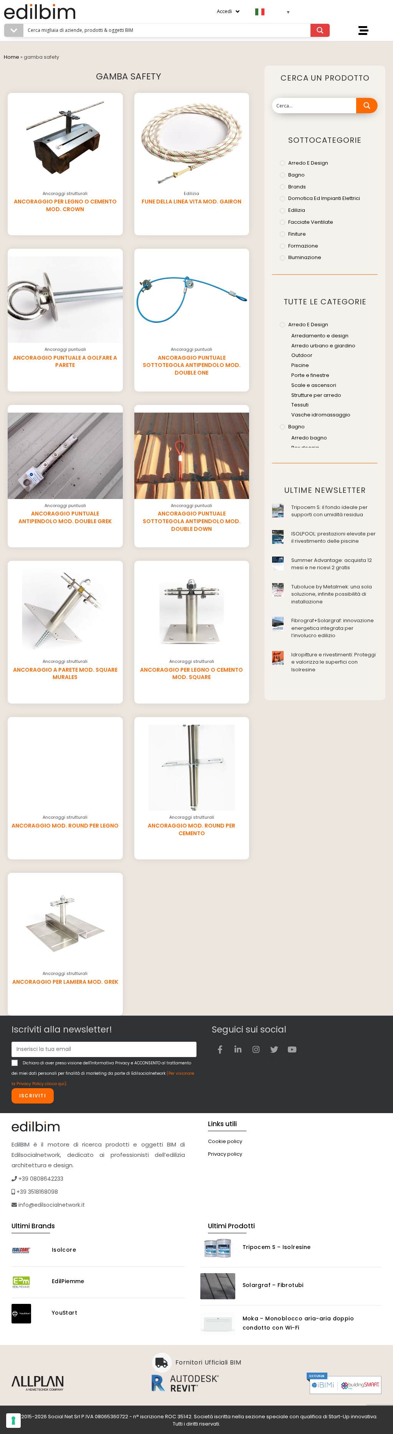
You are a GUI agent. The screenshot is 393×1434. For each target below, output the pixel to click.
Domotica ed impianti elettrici (324, 198)
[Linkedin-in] (238, 1050)
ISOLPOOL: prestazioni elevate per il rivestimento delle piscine (333, 537)
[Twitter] (274, 1050)
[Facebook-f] (220, 1050)
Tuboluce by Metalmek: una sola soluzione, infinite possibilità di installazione (331, 594)
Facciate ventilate (310, 222)
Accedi (224, 11)
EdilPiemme (68, 1281)
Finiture (297, 234)
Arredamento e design (319, 335)
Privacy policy (225, 1154)
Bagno (296, 174)
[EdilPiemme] (28, 1282)
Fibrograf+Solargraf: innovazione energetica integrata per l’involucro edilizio (332, 628)
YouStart (64, 1313)
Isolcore (64, 1250)
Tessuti (300, 404)
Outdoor (301, 355)
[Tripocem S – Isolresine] (217, 1248)
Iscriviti (32, 1095)
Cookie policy (225, 1141)
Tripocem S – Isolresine (277, 1247)
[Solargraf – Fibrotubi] (217, 1286)
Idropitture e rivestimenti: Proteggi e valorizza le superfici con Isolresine (333, 662)
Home (11, 57)
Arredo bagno (309, 437)
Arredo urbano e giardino (323, 345)
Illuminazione (304, 257)
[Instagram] (256, 1050)
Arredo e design (308, 163)
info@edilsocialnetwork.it (51, 1205)
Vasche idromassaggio (320, 414)
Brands (297, 186)
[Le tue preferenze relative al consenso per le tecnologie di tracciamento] (13, 1420)
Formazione (303, 245)
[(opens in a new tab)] (278, 510)
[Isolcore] (28, 1251)
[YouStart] (28, 1313)
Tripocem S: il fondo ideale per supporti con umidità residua (329, 511)
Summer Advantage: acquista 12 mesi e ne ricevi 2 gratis (331, 564)
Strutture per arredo (316, 395)
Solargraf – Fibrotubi (273, 1285)
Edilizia (296, 210)
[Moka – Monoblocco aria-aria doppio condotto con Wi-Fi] (217, 1324)
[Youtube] (292, 1050)
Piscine (300, 365)
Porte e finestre (310, 375)
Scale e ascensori (313, 385)
